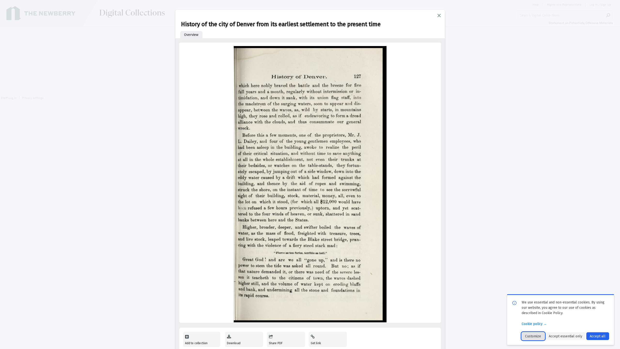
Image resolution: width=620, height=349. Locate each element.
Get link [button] (316, 343)
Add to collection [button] (196, 343)
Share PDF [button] (276, 343)
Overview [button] (191, 35)
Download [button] (233, 343)
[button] (439, 15)
